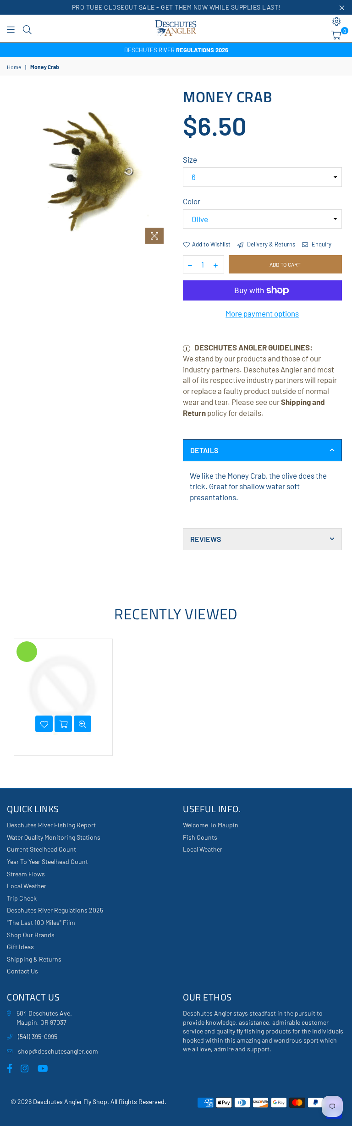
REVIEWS (205, 539)
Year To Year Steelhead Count (47, 861)
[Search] (27, 28)
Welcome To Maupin (210, 825)
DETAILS (204, 450)
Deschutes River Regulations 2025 (55, 910)
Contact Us (22, 971)
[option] (176, 50)
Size (190, 159)
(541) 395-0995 (37, 1036)
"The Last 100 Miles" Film (41, 922)
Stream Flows (26, 874)
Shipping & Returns (34, 959)
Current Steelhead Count (41, 849)
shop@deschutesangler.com (58, 1051)
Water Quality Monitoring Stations (53, 837)
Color (191, 201)
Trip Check (22, 898)
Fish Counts (200, 837)
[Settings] (336, 21)
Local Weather (26, 886)
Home (14, 67)
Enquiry (320, 244)
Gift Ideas (20, 947)
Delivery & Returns (270, 244)
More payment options (262, 313)
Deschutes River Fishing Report (51, 825)
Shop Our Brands (31, 935)
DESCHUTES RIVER (176, 50)
